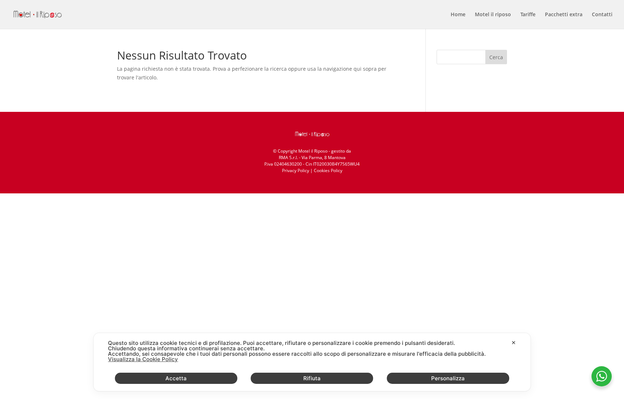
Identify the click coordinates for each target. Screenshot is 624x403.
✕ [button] (513, 342)
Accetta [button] (176, 378)
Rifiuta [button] (312, 378)
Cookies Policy (328, 170)
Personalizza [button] (448, 378)
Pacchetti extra (563, 15)
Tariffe (528, 15)
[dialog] (312, 362)
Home (458, 15)
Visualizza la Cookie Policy (143, 359)
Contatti (602, 15)
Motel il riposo (493, 15)
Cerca (496, 57)
